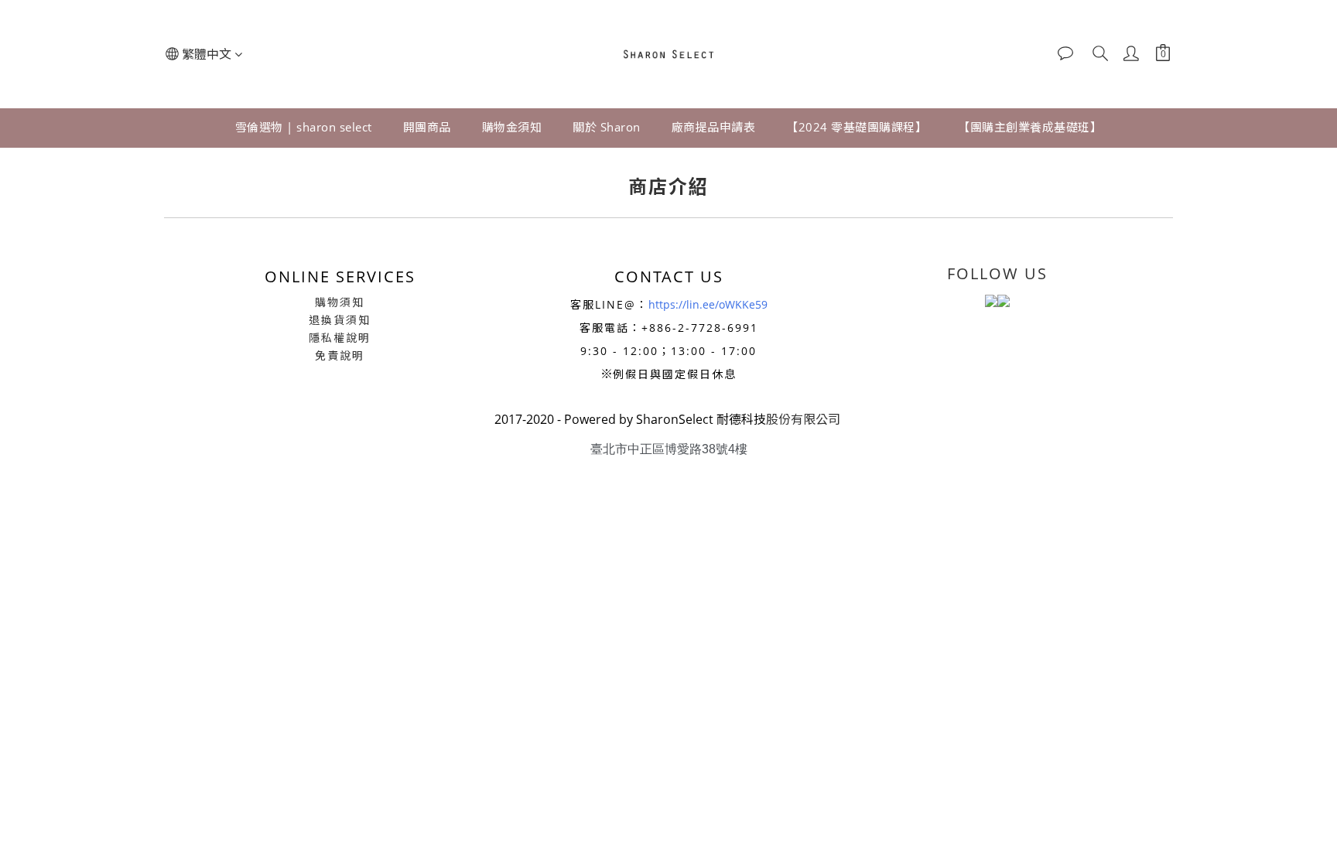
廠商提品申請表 (714, 127)
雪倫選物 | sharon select (303, 127)
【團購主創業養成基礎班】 (1030, 127)
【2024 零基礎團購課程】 (856, 127)
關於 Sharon (607, 127)
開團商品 (427, 127)
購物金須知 (512, 127)
